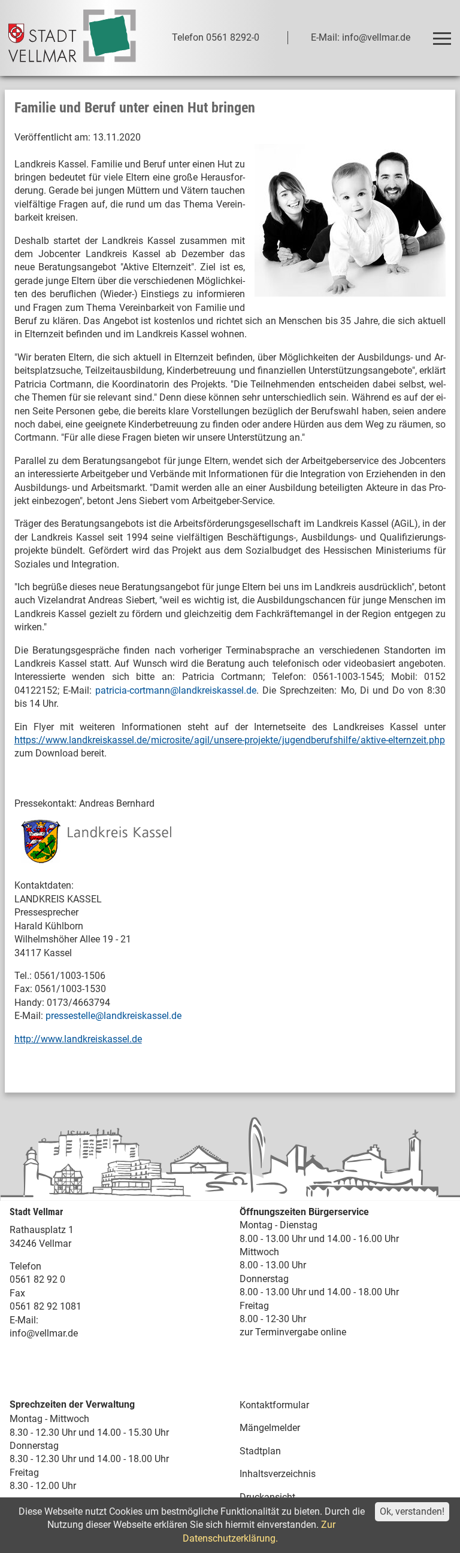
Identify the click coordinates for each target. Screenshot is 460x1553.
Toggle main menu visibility (441, 37)
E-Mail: (24, 1320)
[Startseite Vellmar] (72, 38)
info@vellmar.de (44, 1333)
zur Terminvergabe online (293, 1332)
